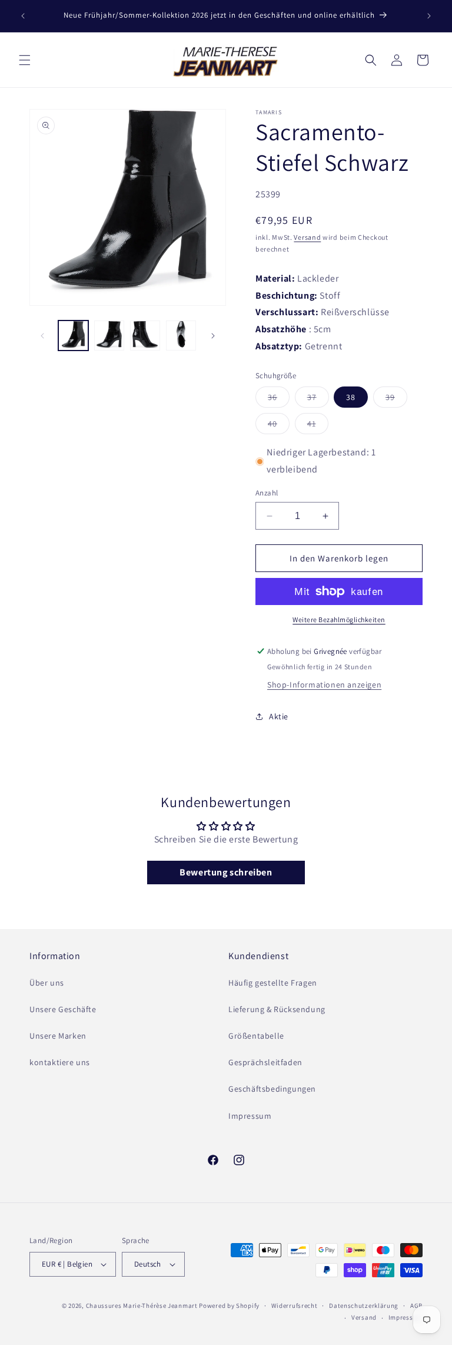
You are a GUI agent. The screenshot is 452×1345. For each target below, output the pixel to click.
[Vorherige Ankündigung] (23, 16)
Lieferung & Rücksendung (276, 1009)
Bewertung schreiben (226, 872)
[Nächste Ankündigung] (429, 16)
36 (279, 399)
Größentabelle (256, 1035)
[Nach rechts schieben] (213, 336)
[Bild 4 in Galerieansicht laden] (181, 335)
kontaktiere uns (59, 1062)
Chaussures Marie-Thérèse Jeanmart (142, 1305)
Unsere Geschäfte (63, 1009)
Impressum (249, 1116)
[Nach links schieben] (42, 336)
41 (317, 426)
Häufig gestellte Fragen (272, 982)
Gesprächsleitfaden (265, 1062)
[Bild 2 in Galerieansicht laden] (109, 335)
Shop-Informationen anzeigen (324, 684)
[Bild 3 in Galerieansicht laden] (145, 335)
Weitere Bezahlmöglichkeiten (339, 619)
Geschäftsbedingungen (272, 1088)
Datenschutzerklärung (363, 1305)
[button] (25, 60)
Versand (307, 237)
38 (350, 397)
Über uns (46, 982)
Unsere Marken (58, 1035)
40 (279, 426)
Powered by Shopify (229, 1305)
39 (396, 399)
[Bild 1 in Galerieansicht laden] (73, 335)
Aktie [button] (278, 716)
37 (318, 399)
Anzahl (266, 493)
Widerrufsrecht (294, 1305)
